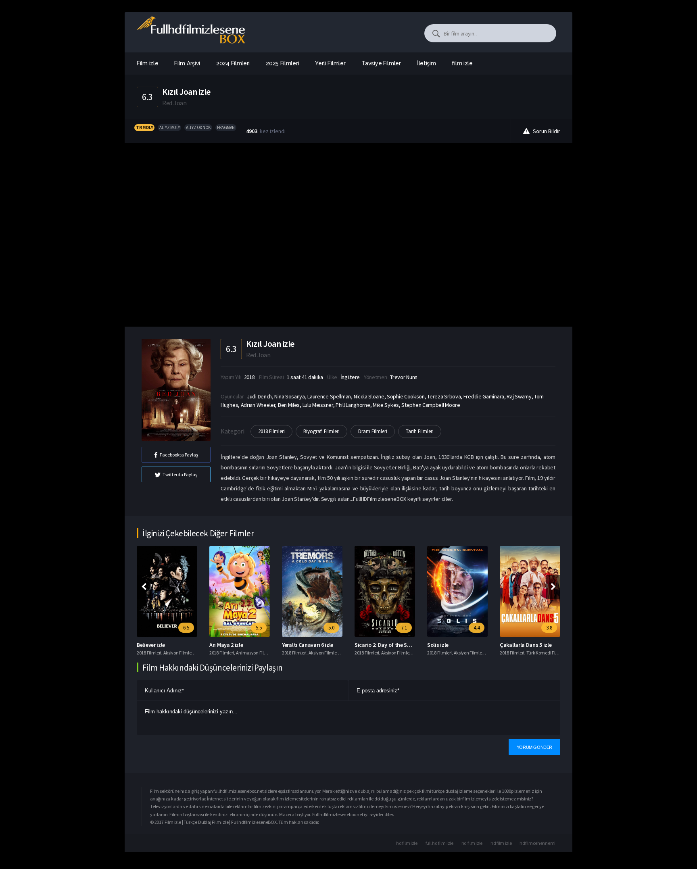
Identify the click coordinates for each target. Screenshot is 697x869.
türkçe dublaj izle (448, 791)
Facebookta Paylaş (179, 455)
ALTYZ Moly (169, 127)
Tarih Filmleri (420, 431)
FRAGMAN (226, 127)
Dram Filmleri (372, 431)
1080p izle (511, 791)
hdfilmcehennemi (537, 843)
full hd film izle (439, 843)
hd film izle (406, 843)
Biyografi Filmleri (321, 431)
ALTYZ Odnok (198, 127)
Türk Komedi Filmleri (546, 653)
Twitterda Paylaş (180, 474)
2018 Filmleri (271, 431)
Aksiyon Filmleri (178, 653)
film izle (462, 63)
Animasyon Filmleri (255, 653)
